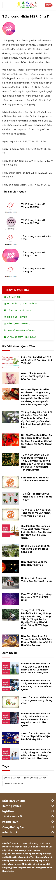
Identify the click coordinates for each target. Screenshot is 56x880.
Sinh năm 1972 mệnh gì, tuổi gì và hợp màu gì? (35, 479)
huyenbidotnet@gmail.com (35, 843)
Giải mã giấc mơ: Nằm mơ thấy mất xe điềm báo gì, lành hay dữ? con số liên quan (36, 685)
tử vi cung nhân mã (35, 778)
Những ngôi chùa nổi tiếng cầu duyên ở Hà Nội (36, 579)
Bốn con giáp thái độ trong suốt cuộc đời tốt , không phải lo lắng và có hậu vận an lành (36, 640)
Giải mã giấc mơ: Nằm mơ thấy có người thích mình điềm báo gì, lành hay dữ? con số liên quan (36, 754)
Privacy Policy (10, 846)
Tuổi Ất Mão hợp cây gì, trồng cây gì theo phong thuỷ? (36, 496)
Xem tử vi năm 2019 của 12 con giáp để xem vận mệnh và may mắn (35, 736)
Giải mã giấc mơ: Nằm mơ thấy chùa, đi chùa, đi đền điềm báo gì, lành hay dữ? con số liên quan (35, 719)
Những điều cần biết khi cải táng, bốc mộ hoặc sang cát (35, 548)
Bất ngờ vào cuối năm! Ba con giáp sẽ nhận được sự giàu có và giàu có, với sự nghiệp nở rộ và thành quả (36, 441)
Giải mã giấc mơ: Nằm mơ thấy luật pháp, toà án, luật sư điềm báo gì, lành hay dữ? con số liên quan (36, 532)
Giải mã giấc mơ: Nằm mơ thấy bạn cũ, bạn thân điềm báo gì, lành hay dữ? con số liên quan (35, 668)
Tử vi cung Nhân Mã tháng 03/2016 (33, 205)
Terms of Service (30, 846)
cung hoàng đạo (13, 783)
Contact (15, 843)
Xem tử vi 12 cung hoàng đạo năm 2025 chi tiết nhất (36, 597)
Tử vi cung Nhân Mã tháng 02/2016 (33, 222)
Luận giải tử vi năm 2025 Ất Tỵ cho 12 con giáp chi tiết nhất (36, 360)
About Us (46, 846)
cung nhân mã (12, 778)
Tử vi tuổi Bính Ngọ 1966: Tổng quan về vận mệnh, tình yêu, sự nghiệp (36, 513)
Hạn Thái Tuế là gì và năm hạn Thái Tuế (34, 563)
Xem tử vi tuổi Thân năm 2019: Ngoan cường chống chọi (36, 700)
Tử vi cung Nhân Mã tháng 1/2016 (33, 254)
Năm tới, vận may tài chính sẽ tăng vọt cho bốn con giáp (35, 376)
